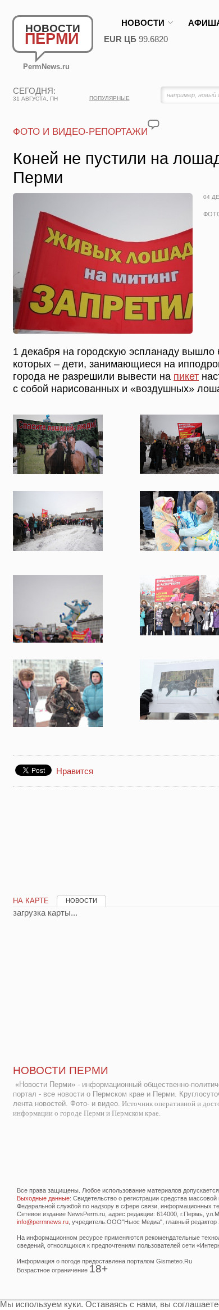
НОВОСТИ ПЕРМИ (60, 1070)
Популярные (109, 98)
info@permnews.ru (43, 1221)
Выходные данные (43, 1198)
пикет (186, 376)
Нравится (74, 771)
